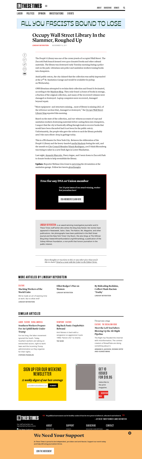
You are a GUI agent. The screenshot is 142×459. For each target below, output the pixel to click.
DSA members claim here (71, 199)
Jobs (107, 429)
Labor (20, 13)
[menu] (46, 6)
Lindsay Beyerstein (40, 45)
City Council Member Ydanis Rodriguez (66, 146)
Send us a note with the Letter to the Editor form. (76, 262)
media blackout (78, 143)
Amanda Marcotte (53, 155)
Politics (30, 13)
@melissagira (74, 167)
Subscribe (108, 7)
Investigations (56, 13)
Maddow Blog (56, 91)
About (99, 7)
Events (70, 13)
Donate (116, 7)
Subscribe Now (103, 395)
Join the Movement (44, 451)
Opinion (41, 13)
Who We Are (50, 429)
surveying (76, 164)
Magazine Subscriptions (94, 429)
